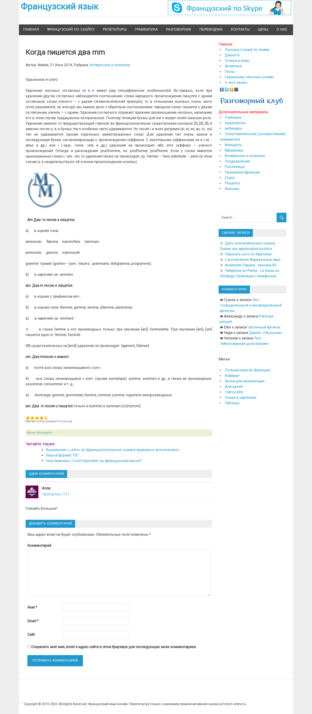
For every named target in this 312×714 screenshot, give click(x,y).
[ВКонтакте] (221, 88)
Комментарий (39, 545)
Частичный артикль (263, 327)
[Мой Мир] (236, 88)
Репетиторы (115, 29)
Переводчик (211, 29)
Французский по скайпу (71, 29)
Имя (32, 607)
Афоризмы (234, 150)
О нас (282, 29)
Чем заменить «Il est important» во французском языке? (94, 461)
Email (33, 621)
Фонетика (233, 66)
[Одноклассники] (231, 88)
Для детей (233, 386)
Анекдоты (233, 145)
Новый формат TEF (62, 455)
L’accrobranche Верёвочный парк (252, 259)
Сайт (31, 634)
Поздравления (237, 161)
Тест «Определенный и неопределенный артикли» (251, 305)
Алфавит (232, 375)
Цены (263, 29)
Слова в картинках (240, 397)
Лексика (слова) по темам (247, 49)
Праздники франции (242, 172)
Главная (31, 29)
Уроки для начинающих (245, 381)
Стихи (230, 178)
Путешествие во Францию (247, 370)
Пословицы (235, 167)
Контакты (240, 29)
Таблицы (232, 403)
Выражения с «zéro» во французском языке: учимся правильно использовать (112, 450)
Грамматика (146, 29)
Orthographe (44, 432)
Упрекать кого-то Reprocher (249, 254)
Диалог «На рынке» (266, 333)
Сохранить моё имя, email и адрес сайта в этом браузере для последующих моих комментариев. (114, 647)
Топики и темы (237, 60)
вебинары (233, 128)
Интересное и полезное (110, 65)
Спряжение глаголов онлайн (249, 77)
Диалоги (232, 55)
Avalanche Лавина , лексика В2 (251, 265)
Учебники (233, 117)
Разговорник (178, 29)
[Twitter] (226, 88)
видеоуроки (235, 123)
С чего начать (236, 82)
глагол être (234, 392)
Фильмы (232, 188)
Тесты (230, 71)
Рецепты (232, 183)
